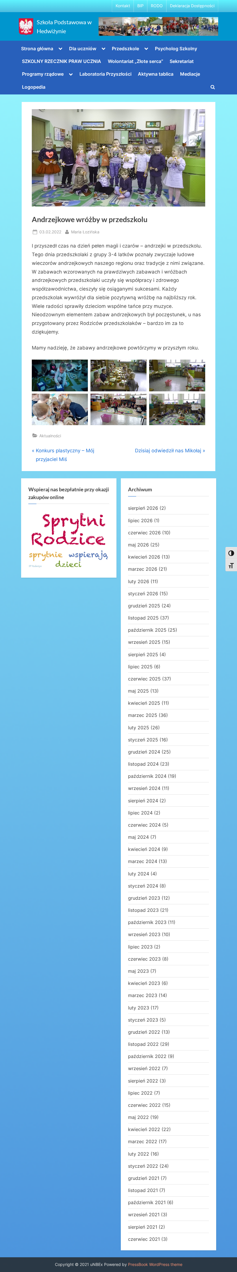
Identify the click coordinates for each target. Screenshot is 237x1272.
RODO (157, 5)
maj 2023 (138, 971)
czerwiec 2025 (144, 679)
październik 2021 (147, 1202)
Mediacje (190, 74)
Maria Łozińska (85, 231)
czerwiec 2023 (144, 959)
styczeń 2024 (143, 886)
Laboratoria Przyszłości (105, 74)
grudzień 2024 (144, 752)
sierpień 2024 (143, 801)
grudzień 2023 (144, 898)
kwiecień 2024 (144, 849)
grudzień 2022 (144, 1032)
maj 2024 (138, 837)
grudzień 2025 (144, 606)
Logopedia (33, 87)
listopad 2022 (143, 1044)
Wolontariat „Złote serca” (135, 61)
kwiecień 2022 (144, 1129)
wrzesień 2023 (144, 934)
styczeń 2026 (143, 593)
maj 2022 (138, 1117)
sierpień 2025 (143, 654)
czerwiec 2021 (144, 1239)
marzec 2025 (142, 715)
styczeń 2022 (143, 1166)
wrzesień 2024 (144, 788)
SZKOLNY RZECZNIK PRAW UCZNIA (61, 61)
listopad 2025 (143, 618)
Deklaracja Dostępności (192, 5)
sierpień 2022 (143, 1081)
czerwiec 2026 (144, 532)
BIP (140, 5)
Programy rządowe (43, 74)
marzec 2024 (142, 861)
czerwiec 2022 (144, 1105)
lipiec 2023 (140, 947)
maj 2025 (138, 691)
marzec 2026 (142, 569)
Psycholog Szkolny (176, 48)
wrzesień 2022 (144, 1068)
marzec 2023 (142, 995)
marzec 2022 (142, 1141)
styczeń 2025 (143, 740)
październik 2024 (147, 776)
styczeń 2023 (143, 1020)
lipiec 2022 (140, 1093)
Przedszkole (125, 48)
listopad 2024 (143, 764)
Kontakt (123, 5)
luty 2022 (138, 1154)
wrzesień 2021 (144, 1214)
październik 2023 (147, 922)
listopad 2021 (143, 1190)
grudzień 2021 (143, 1178)
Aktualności (50, 435)
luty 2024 (138, 874)
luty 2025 (138, 727)
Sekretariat (182, 61)
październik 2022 (147, 1056)
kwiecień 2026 (144, 557)
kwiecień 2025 (144, 703)
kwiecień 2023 (144, 983)
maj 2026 (138, 545)
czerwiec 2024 (144, 825)
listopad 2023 (143, 910)
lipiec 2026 (140, 520)
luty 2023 (138, 1008)
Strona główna (37, 48)
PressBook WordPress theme (155, 1264)
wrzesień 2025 (144, 642)
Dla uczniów (82, 48)
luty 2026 (138, 581)
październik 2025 (147, 630)
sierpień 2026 (143, 508)
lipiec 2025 (140, 667)
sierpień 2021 (142, 1227)
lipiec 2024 (140, 813)
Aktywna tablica (155, 74)
